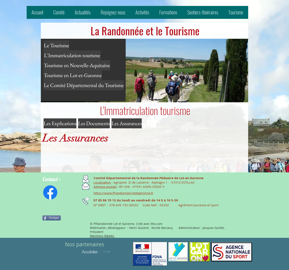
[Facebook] (50, 192)
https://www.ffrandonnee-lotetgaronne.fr (123, 193)
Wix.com (156, 224)
